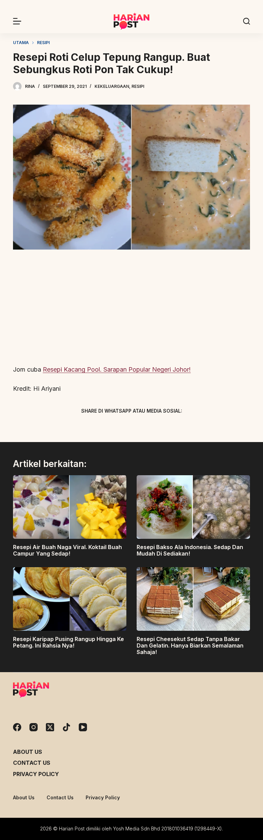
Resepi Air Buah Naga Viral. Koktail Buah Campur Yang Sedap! (67, 550)
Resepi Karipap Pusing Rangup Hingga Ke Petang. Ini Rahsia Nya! (68, 642)
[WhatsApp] (167, 427)
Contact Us (31, 762)
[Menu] (17, 21)
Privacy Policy (36, 774)
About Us (27, 751)
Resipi (138, 86)
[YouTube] (83, 727)
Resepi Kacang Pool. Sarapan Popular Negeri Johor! (117, 369)
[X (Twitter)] (120, 427)
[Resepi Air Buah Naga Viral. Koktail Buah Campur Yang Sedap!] (69, 507)
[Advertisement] (131, 308)
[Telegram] (143, 427)
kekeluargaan (112, 86)
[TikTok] (66, 727)
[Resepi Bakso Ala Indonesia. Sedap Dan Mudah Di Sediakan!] (193, 507)
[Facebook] (96, 427)
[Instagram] (33, 727)
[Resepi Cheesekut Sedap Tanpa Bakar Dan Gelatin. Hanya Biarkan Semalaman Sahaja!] (193, 599)
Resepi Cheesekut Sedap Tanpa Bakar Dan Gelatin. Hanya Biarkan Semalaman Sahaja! (190, 645)
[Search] (246, 21)
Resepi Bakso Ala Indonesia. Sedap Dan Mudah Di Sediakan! (190, 550)
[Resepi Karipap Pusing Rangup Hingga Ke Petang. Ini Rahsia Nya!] (69, 599)
